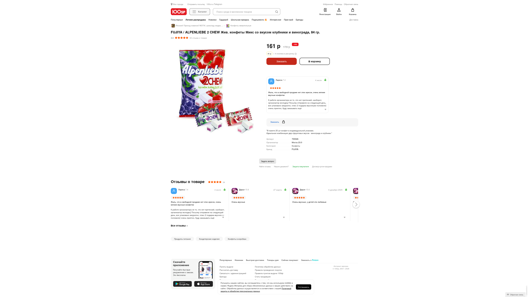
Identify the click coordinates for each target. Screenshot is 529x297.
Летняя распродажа (196, 19)
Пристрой (288, 19)
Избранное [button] (328, 4)
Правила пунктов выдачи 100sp (269, 273)
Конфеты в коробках (237, 238)
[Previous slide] (173, 92)
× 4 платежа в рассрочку (281, 53)
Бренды (299, 19)
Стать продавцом (263, 276)
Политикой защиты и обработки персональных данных (256, 289)
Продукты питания (182, 238)
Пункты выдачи (226, 266)
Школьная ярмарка (240, 19)
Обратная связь (516, 294)
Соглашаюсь (303, 287)
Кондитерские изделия (209, 238)
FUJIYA (295, 149)
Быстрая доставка (255, 260)
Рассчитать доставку (229, 270)
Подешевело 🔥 (259, 19)
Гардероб (223, 19)
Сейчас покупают (289, 260)
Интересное (275, 19)
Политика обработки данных (268, 266)
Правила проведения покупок (268, 270)
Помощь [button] (338, 4)
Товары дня (273, 260)
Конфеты (296, 145)
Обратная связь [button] (351, 4)
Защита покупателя (300, 166)
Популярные (177, 19)
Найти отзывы (265, 166)
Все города (178, 4)
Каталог (202, 11)
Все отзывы (178, 225)
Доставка (353, 19)
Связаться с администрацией (233, 273)
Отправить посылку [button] (196, 4)
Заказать (281, 61)
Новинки (212, 19)
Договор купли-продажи (322, 166)
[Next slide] (259, 92)
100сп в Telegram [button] (214, 4)
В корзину (314, 61)
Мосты (297, 142)
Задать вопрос (267, 161)
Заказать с (310, 260)
